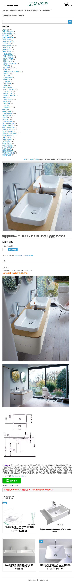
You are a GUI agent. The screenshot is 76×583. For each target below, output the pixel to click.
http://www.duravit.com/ (19, 476)
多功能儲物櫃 (7, 87)
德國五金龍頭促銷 (7, 38)
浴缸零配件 (5, 119)
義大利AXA (6, 79)
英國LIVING (7, 83)
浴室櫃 (5, 70)
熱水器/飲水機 (6, 149)
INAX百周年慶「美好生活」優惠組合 (13, 15)
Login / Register (11, 5)
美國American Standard (12, 72)
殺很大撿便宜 (6, 143)
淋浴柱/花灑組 (6, 112)
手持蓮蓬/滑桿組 (7, 113)
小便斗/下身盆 (6, 47)
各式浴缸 (5, 117)
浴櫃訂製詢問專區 (7, 34)
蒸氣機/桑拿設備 (7, 121)
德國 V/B (6, 105)
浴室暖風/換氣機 (7, 139)
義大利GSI (6, 101)
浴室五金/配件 (6, 137)
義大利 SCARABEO (9, 95)
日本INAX (6, 74)
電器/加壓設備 (6, 155)
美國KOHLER (7, 60)
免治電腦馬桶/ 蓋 (7, 46)
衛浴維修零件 (6, 141)
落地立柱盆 (6, 103)
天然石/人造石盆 (8, 58)
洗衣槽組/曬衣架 (7, 131)
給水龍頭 (5, 110)
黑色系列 (5, 30)
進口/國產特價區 (8, 68)
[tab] (5, 261)
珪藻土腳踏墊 (6, 40)
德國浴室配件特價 (7, 135)
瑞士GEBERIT (7, 107)
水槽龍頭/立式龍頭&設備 (10, 133)
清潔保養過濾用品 (7, 151)
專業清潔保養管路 (7, 32)
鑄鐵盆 (5, 97)
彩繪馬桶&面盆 (7, 49)
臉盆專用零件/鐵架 (9, 89)
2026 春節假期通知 (45, 10)
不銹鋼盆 (6, 66)
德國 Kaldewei (8, 56)
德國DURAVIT (7, 62)
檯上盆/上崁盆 (7, 54)
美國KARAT (7, 81)
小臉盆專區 (6, 76)
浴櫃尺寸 (6, 85)
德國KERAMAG (8, 78)
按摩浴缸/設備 (6, 115)
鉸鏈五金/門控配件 (8, 127)
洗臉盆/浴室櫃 (6, 51)
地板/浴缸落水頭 (7, 147)
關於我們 (12, 10)
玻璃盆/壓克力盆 (8, 99)
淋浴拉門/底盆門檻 (8, 125)
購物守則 (20, 10)
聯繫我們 (35, 10)
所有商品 (5, 10)
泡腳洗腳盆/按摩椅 (8, 129)
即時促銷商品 (6, 36)
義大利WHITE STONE (10, 64)
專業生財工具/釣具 (8, 153)
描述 (4, 261)
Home (26, 159)
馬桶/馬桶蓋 (6, 44)
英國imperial (8, 93)
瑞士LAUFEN (7, 91)
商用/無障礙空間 (7, 145)
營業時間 (27, 10)
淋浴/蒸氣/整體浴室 (8, 123)
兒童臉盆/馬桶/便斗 (8, 42)
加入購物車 (12, 250)
